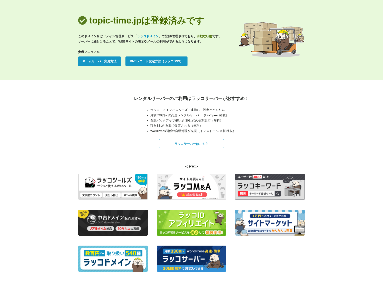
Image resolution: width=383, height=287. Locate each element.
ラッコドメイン (148, 36)
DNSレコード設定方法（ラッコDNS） (156, 61)
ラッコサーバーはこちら (191, 143)
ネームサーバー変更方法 (99, 61)
